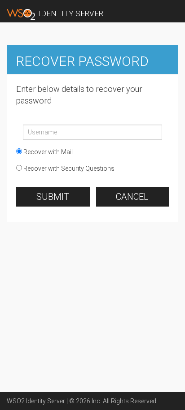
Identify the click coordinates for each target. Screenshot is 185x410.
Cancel (132, 196)
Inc (96, 401)
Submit (53, 196)
